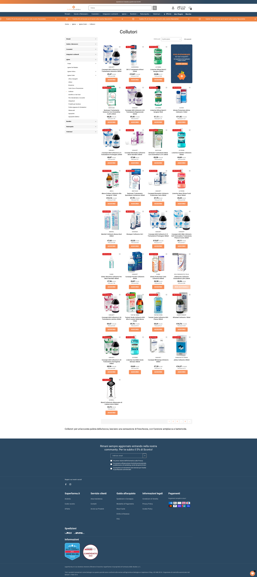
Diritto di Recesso (123, 514)
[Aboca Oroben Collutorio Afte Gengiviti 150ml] (111, 179)
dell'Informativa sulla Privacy (133, 460)
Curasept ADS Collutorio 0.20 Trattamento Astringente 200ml (111, 361)
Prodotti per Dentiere (74, 104)
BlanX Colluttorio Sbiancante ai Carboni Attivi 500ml (111, 403)
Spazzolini (71, 113)
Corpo (69, 63)
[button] (181, 8)
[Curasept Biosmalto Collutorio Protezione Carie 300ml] (158, 179)
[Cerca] (154, 8)
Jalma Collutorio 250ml (182, 360)
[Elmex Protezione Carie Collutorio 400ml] (158, 262)
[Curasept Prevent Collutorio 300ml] (135, 262)
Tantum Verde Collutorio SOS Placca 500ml (158, 318)
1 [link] (169, 421)
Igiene (74, 24)
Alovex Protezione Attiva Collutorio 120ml (181, 111)
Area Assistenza (96, 499)
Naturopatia (69, 126)
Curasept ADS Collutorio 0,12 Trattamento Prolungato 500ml (158, 235)
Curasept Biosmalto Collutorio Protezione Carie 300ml (158, 194)
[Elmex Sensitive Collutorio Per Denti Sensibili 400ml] (111, 262)
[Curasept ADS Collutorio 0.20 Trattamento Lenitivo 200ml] (111, 303)
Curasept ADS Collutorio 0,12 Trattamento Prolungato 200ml (111, 153)
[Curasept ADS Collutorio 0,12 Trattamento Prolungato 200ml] (111, 138)
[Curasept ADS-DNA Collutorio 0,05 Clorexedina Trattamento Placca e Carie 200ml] (181, 219)
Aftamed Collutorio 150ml (181, 317)
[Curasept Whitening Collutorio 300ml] (158, 345)
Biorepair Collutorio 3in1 (135, 234)
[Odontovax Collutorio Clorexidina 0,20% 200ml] (181, 262)
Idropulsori (71, 101)
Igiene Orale (83, 24)
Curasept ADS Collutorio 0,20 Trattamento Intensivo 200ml (111, 70)
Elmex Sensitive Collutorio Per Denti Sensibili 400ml (111, 277)
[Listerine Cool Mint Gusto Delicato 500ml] (135, 345)
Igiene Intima (71, 71)
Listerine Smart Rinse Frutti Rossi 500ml (181, 194)
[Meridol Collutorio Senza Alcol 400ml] (111, 219)
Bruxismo (71, 85)
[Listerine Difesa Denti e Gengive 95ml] (158, 95)
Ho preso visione (128, 460)
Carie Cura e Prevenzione (75, 88)
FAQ (118, 519)
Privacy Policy (147, 504)
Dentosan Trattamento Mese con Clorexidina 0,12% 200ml (158, 153)
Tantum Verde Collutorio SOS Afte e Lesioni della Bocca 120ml (135, 319)
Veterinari (69, 131)
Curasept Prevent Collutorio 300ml (134, 277)
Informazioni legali (152, 493)
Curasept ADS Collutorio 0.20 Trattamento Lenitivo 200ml (111, 318)
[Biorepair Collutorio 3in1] (135, 219)
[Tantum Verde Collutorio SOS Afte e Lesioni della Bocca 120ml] (135, 303)
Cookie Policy (147, 509)
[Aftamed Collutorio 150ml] (181, 303)
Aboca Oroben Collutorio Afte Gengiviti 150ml (111, 194)
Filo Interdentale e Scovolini (76, 98)
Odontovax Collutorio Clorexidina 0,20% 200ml (181, 277)
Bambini (68, 121)
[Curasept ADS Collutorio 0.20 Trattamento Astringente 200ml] (111, 345)
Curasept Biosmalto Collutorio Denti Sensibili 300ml (135, 153)
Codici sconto (70, 504)
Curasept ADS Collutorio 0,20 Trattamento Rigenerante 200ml (135, 112)
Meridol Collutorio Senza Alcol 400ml (111, 235)
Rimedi (68, 39)
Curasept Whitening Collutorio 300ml (158, 361)
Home (67, 24)
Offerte (67, 509)
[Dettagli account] (173, 8)
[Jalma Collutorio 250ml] (181, 345)
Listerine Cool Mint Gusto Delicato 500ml (135, 361)
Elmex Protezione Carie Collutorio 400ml (158, 277)
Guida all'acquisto (126, 493)
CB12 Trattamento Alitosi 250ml (135, 70)
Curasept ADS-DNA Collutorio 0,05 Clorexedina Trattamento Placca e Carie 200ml (181, 236)
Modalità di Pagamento (125, 504)
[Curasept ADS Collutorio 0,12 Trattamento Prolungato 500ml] (158, 219)
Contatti (93, 504)
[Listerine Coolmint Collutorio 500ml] (181, 138)
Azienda (68, 499)
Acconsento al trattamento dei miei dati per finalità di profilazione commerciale (129, 468)
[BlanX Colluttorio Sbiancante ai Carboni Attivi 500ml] (111, 388)
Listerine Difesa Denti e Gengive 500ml (158, 70)
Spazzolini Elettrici (73, 116)
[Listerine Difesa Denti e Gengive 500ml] (158, 55)
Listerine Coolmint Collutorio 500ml (181, 153)
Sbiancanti (71, 110)
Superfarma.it (72, 493)
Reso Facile (121, 509)
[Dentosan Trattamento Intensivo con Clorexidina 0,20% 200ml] (111, 95)
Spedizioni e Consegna (125, 499)
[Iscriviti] (145, 455)
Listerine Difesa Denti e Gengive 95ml (158, 111)
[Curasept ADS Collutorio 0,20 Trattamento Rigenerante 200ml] (135, 95)
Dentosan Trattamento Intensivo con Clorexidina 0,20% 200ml (111, 112)
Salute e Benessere (72, 44)
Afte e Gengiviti (73, 79)
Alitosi (70, 82)
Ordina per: (157, 39)
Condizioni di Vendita (150, 499)
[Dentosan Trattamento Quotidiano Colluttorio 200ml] (135, 179)
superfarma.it (69, 567)
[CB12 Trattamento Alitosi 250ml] (135, 55)
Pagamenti (174, 493)
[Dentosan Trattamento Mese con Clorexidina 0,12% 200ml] (158, 138)
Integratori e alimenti (72, 54)
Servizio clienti (99, 493)
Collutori (70, 91)
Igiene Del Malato (72, 67)
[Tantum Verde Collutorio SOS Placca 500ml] (158, 303)
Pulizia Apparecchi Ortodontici (77, 107)
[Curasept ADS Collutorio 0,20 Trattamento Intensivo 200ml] (111, 55)
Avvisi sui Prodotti (97, 509)
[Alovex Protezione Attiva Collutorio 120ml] (181, 95)
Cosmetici (69, 49)
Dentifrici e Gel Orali (74, 94)
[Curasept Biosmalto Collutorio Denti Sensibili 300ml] (135, 138)
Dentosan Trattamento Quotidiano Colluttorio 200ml (135, 194)
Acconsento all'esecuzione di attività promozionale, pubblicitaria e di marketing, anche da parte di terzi (129, 464)
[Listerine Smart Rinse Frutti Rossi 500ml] (181, 179)
